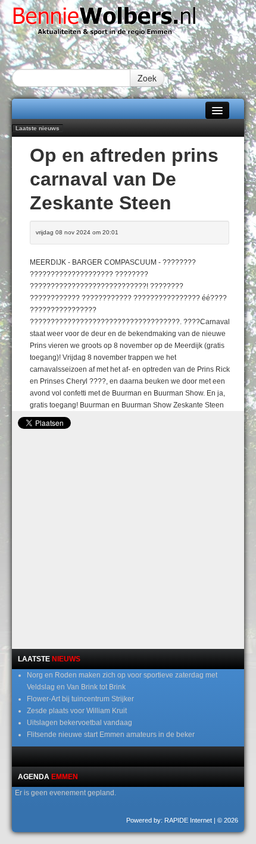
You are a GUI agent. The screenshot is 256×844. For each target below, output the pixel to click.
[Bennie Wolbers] (128, 24)
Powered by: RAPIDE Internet (169, 820)
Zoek (147, 78)
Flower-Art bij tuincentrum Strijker (80, 699)
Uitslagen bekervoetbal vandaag (79, 723)
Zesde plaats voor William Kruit (77, 711)
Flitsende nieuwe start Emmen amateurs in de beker (111, 734)
